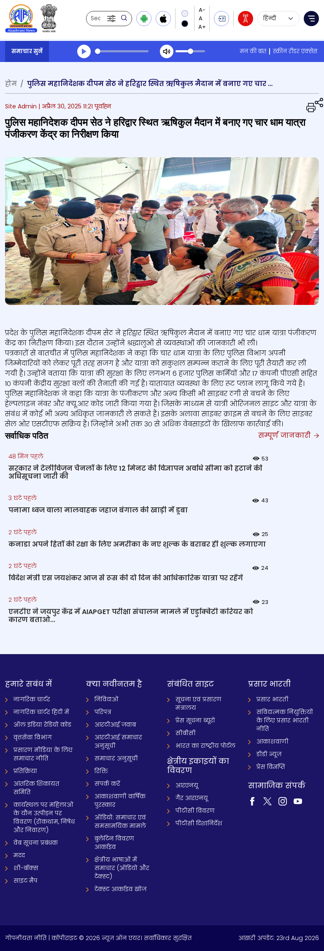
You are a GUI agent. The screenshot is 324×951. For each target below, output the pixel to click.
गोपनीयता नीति (26, 938)
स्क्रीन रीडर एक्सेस (295, 51)
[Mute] (166, 51)
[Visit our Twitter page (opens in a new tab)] (267, 801)
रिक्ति (101, 771)
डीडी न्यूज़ (268, 754)
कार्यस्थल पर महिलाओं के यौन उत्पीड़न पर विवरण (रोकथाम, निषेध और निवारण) (44, 817)
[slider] (121, 51)
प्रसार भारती (272, 699)
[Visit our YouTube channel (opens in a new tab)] (298, 801)
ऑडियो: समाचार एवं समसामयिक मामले (120, 821)
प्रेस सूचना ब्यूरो (195, 720)
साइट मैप (26, 880)
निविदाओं (106, 699)
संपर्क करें (107, 783)
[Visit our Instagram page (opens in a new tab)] (282, 801)
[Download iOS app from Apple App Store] (163, 18)
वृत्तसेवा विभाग (33, 737)
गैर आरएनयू (192, 798)
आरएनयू (187, 785)
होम (11, 84)
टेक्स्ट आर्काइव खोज (120, 889)
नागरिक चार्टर (32, 699)
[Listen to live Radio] (245, 18)
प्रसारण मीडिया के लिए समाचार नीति (43, 754)
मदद (19, 855)
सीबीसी (186, 733)
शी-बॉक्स (26, 868)
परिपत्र (102, 712)
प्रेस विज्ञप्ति (270, 766)
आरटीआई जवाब (115, 724)
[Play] (84, 51)
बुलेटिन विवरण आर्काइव (114, 842)
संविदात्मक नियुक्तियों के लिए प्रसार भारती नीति (284, 720)
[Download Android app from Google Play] (143, 18)
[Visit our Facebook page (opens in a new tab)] (252, 801)
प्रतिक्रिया (25, 771)
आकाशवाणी (272, 741)
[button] (112, 18)
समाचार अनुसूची (116, 758)
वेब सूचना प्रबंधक (36, 842)
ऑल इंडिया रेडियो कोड (42, 724)
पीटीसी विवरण (195, 810)
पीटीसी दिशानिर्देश (199, 823)
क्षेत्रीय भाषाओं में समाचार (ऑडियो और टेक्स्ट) (121, 868)
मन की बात (253, 51)
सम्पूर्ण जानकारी (285, 435)
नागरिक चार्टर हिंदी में (41, 712)
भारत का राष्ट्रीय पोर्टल (205, 745)
